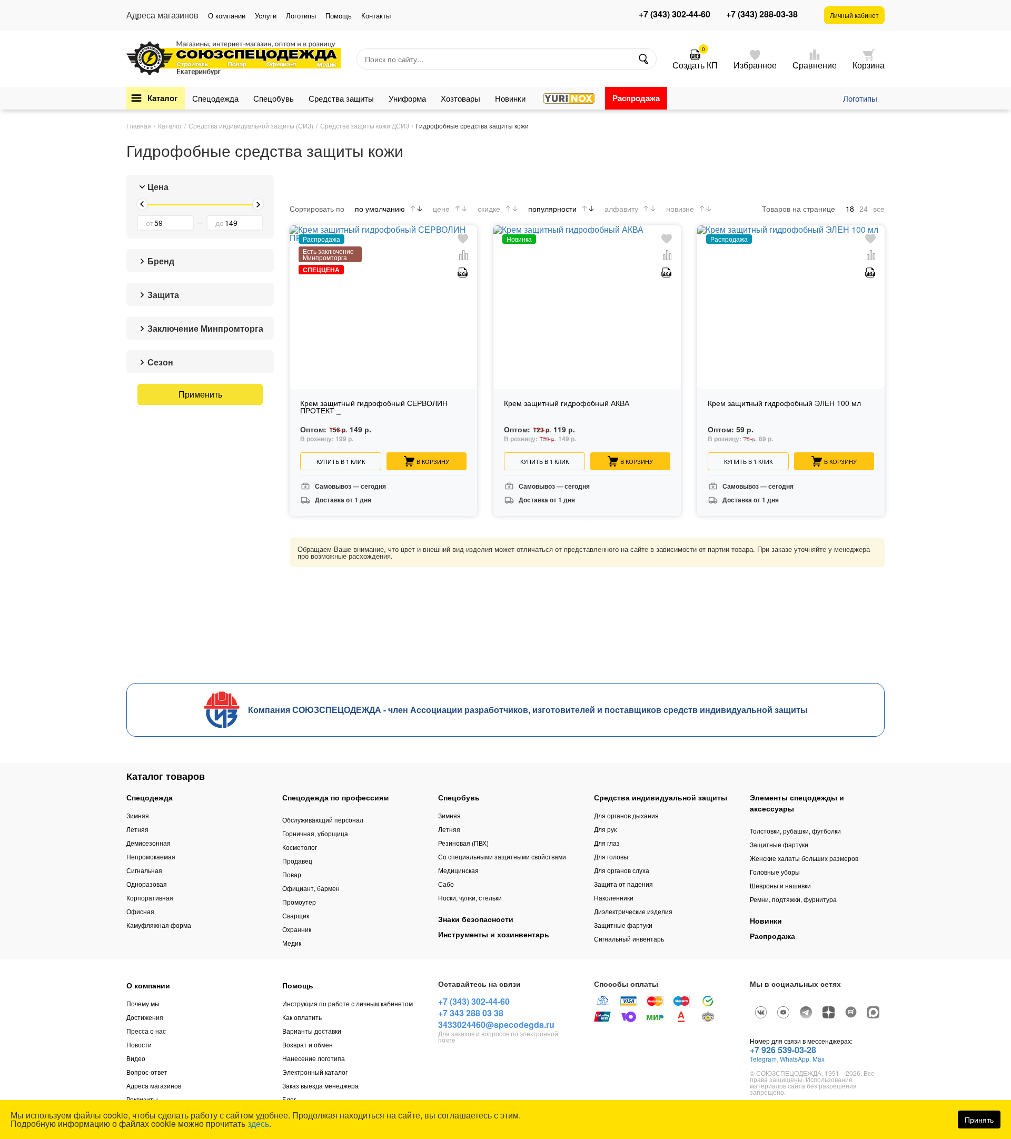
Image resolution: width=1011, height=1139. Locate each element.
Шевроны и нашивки (780, 885)
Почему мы (143, 1003)
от (149, 222)
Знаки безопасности (475, 919)
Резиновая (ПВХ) (463, 842)
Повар (291, 874)
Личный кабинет (854, 15)
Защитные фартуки (623, 924)
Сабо (446, 883)
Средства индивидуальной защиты (660, 797)
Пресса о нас (146, 1030)
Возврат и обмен (307, 1044)
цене (441, 208)
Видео (135, 1058)
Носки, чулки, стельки (470, 897)
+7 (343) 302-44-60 (674, 14)
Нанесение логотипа (313, 1058)
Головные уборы (775, 871)
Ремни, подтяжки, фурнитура (793, 899)
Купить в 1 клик (340, 461)
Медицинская (458, 870)
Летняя (137, 829)
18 (850, 208)
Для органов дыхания (626, 815)
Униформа (407, 98)
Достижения (144, 1017)
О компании (226, 16)
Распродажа (636, 98)
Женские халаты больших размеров (804, 858)
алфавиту (621, 208)
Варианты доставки (311, 1030)
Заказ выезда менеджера (320, 1085)
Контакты (376, 16)
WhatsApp (794, 1058)
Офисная (140, 911)
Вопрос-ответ (146, 1071)
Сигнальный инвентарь (629, 938)
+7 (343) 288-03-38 (762, 14)
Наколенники (613, 897)
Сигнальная (144, 870)
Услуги (265, 16)
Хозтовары (460, 98)
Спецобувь (273, 98)
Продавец (297, 860)
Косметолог (299, 847)
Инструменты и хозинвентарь (493, 934)
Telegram (763, 1058)
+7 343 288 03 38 (470, 1013)
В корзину (433, 461)
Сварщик (295, 915)
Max (818, 1058)
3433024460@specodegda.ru (496, 1024)
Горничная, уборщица (315, 833)
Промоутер (299, 901)
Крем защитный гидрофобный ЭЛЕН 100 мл (784, 403)
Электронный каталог (315, 1071)
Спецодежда (215, 98)
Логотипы (301, 16)
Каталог (162, 98)
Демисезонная (148, 842)
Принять (979, 1119)
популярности (552, 208)
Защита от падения (623, 883)
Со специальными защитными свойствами (502, 856)
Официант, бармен (311, 888)
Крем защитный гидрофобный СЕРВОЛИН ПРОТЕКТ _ (374, 407)
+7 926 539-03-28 (783, 1050)
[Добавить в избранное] (463, 239)
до (219, 222)
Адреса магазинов (153, 1085)
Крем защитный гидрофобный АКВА (566, 403)
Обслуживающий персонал (322, 819)
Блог (289, 1099)
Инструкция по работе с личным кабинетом (347, 1003)
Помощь (338, 16)
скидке (489, 208)
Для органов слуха (621, 870)
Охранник (296, 929)
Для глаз (607, 842)
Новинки (510, 98)
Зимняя (137, 815)
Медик (291, 942)
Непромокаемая (150, 856)
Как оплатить (302, 1017)
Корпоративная (149, 897)
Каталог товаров (165, 776)
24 (863, 208)
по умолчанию (380, 208)
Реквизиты (142, 1099)
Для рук (605, 829)
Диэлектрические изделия (633, 911)
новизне (680, 208)
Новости (139, 1044)
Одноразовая (146, 883)
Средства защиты (341, 98)
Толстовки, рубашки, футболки (795, 830)
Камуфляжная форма (158, 924)
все (879, 208)
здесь (258, 1123)
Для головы (611, 856)
